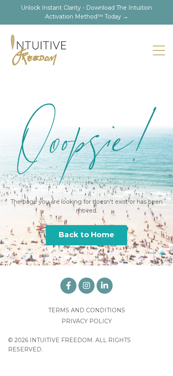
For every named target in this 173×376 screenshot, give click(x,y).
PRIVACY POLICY (87, 321)
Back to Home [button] (86, 234)
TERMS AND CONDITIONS (86, 310)
